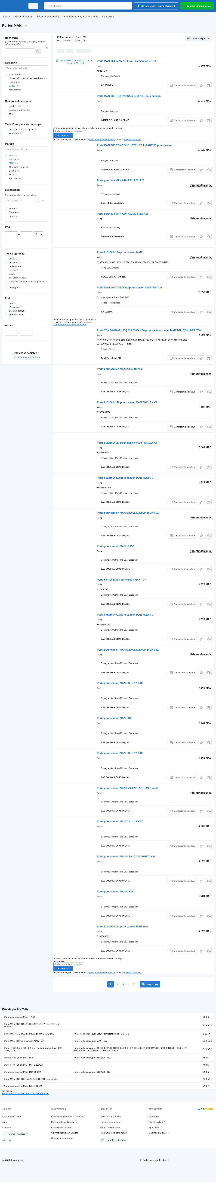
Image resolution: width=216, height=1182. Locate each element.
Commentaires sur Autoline (64, 1132)
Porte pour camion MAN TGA (114, 718)
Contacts (6, 1127)
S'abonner (63, 135)
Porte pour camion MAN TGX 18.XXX (22, 1072)
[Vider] (47, 48)
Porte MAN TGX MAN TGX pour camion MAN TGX (126, 61)
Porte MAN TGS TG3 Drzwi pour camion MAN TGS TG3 (129, 287)
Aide (4, 1122)
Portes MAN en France (37, 1093)
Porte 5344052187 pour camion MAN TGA (122, 579)
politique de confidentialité (102, 139)
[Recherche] (47, 6)
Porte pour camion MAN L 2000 (115, 891)
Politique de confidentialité (64, 1122)
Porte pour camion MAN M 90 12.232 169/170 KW (126, 856)
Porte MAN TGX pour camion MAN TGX (24, 1041)
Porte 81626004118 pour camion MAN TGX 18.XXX (127, 402)
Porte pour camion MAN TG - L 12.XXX (120, 683)
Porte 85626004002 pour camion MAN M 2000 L (125, 477)
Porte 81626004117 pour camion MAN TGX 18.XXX (127, 442)
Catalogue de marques (62, 1138)
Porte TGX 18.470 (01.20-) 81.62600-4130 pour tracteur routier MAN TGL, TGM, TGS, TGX (149, 330)
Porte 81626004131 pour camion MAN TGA (122, 926)
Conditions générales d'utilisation (67, 1116)
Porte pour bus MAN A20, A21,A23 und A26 (122, 213)
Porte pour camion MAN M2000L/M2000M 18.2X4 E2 (128, 512)
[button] (201, 85)
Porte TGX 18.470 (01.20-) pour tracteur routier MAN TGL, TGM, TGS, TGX (33, 1049)
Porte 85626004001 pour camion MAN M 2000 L (125, 614)
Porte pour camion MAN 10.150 (115, 546)
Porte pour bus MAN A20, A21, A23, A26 (120, 180)
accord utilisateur (132, 139)
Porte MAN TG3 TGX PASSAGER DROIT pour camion (129, 96)
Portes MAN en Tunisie (14, 1093)
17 (133, 984)
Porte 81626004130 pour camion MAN (119, 252)
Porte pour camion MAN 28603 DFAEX (120, 369)
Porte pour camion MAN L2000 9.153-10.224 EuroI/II (127, 788)
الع (3, 1140)
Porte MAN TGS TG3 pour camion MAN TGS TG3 (29, 1033)
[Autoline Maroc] (13, 6)
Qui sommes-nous (11, 1116)
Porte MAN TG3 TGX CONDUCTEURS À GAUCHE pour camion (134, 145)
